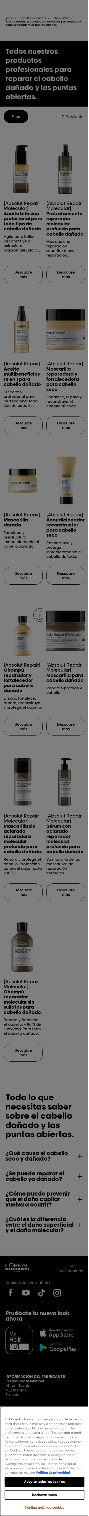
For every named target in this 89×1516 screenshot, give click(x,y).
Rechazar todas (43, 1495)
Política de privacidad (34, 1472)
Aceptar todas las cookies (42, 1482)
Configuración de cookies (43, 1507)
